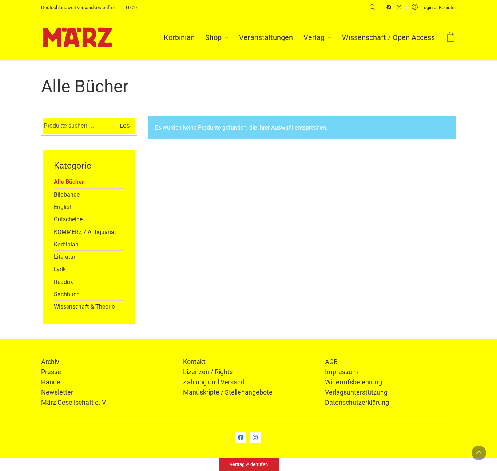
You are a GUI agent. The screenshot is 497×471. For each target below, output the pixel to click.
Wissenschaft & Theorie (84, 306)
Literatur (64, 256)
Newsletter (57, 392)
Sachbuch (67, 294)
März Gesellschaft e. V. (74, 402)
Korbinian (66, 244)
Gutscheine (68, 219)
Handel (51, 382)
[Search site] (372, 8)
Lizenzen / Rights (208, 372)
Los (125, 126)
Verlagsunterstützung (356, 392)
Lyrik (60, 269)
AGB (331, 361)
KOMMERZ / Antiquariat (85, 232)
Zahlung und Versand (213, 382)
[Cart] (451, 37)
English (63, 206)
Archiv (50, 361)
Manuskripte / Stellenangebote (228, 392)
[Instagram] (255, 437)
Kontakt (194, 361)
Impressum (341, 372)
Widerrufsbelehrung (353, 382)
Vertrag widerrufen (249, 464)
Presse (51, 372)
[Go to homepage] (77, 37)
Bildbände (67, 194)
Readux (63, 281)
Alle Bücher (69, 181)
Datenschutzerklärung (357, 402)
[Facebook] (240, 437)
